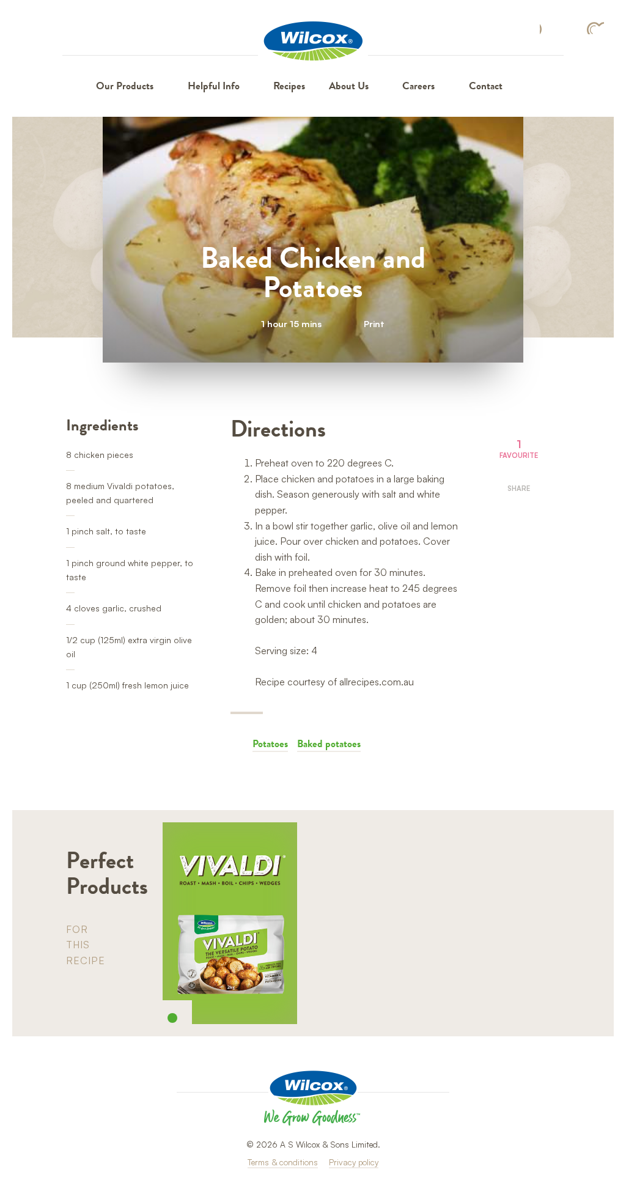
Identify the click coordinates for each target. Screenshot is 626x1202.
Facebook (547, 28)
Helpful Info (214, 86)
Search (530, 86)
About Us (349, 86)
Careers (418, 86)
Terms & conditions (283, 1162)
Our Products (124, 86)
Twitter (519, 538)
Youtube (595, 28)
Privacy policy (353, 1162)
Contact (486, 86)
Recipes (289, 86)
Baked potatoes (329, 743)
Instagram (570, 28)
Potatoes (270, 743)
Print (374, 323)
